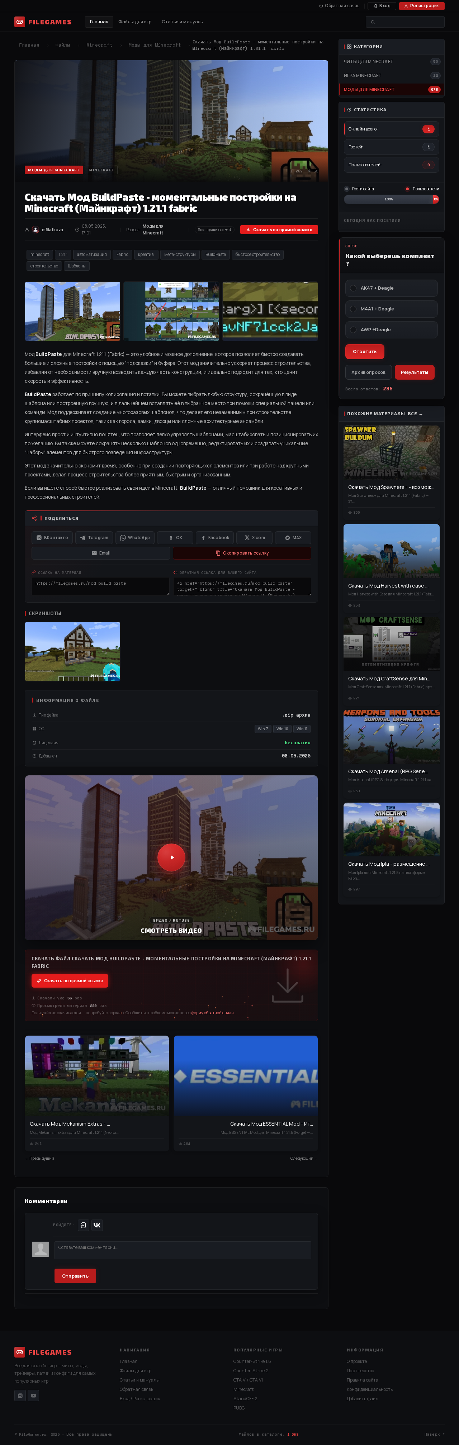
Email (104, 553)
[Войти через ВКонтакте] (97, 1225)
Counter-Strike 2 (251, 1371)
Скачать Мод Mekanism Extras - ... (70, 1123)
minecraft (39, 254)
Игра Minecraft (363, 75)
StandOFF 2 (245, 1399)
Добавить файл (362, 1399)
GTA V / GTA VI (248, 1380)
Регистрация (425, 5)
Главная (99, 22)
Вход (385, 5)
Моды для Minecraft (155, 45)
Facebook (219, 537)
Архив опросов (368, 372)
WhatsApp (139, 537)
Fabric (122, 254)
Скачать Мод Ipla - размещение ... (389, 863)
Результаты (415, 372)
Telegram (98, 537)
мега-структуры (180, 254)
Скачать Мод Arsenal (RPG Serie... (388, 771)
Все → (415, 413)
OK (179, 537)
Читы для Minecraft (368, 61)
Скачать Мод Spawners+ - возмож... (391, 487)
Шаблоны (77, 265)
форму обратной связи (212, 1012)
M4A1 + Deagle (377, 309)
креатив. (146, 254)
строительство (44, 265)
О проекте (357, 1361)
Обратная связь (342, 5)
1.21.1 (63, 254)
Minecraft (99, 45)
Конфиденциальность (370, 1389)
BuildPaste (215, 254)
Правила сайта (362, 1380)
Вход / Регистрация (140, 1399)
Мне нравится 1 (214, 229)
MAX (297, 537)
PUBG (239, 1408)
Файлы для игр (135, 22)
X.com (258, 537)
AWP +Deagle (376, 330)
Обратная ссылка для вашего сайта (218, 572)
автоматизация (92, 254)
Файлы (63, 45)
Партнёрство (360, 1371)
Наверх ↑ (435, 1434)
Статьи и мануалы (183, 22)
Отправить (75, 1276)
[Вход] (83, 1225)
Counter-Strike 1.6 (252, 1361)
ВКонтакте (56, 537)
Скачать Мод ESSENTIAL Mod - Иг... (271, 1123)
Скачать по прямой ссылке (282, 229)
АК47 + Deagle (377, 288)
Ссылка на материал (59, 572)
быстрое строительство (258, 254)
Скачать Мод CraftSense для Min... (389, 678)
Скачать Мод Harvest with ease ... (388, 585)
